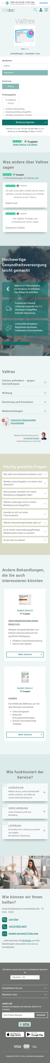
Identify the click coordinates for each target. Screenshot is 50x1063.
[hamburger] (46, 10)
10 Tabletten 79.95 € (10, 101)
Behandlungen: (16, 343)
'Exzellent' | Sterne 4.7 (25, 688)
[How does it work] (44, 811)
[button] (25, 977)
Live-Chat (13, 919)
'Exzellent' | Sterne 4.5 (25, 610)
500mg (11, 86)
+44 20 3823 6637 (18, 926)
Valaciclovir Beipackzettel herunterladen (23, 421)
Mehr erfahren (25, 654)
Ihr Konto (26, 940)
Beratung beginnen (25, 122)
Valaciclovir (8, 72)
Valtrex (7, 66)
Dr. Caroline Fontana (31, 438)
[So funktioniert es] (44, 792)
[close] (3, 3)
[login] (40, 10)
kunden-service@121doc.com (23, 933)
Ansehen (43, 3)
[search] (35, 10)
